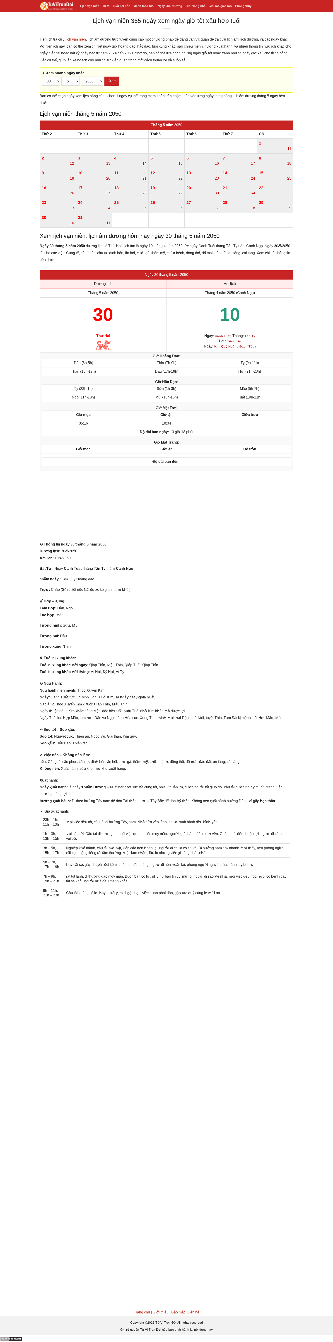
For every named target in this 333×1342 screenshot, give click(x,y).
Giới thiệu (161, 1312)
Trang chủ (142, 1312)
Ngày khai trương (170, 6)
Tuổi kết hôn (121, 6)
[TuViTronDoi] (56, 6)
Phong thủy (243, 6)
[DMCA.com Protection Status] (11, 1338)
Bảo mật (178, 1312)
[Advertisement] (166, 507)
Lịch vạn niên (89, 6)
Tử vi (106, 6)
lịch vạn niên (75, 39)
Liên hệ (193, 1312)
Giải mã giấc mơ (220, 6)
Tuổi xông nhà (195, 6)
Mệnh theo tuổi (143, 6)
